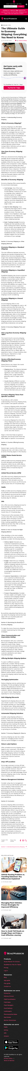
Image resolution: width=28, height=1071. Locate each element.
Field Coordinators (9, 999)
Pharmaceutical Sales (10, 1014)
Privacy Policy (8, 1058)
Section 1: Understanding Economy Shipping (12, 846)
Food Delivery (8, 1008)
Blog (5, 977)
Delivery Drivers (9, 996)
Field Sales (7, 1002)
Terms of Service (9, 1060)
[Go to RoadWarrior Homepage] (14, 954)
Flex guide (7, 983)
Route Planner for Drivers (12, 961)
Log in (6, 970)
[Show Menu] (26, 18)
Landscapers (8, 1011)
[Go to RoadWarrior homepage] (9, 18)
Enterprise (7, 993)
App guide (7, 980)
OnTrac (6, 1030)
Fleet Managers (8, 1005)
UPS (5, 1033)
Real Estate (7, 1017)
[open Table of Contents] (26, 846)
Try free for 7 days (14, 88)
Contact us (7, 986)
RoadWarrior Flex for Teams (12, 964)
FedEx (6, 1027)
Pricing (6, 967)
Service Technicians (10, 1020)
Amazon (6, 1036)
